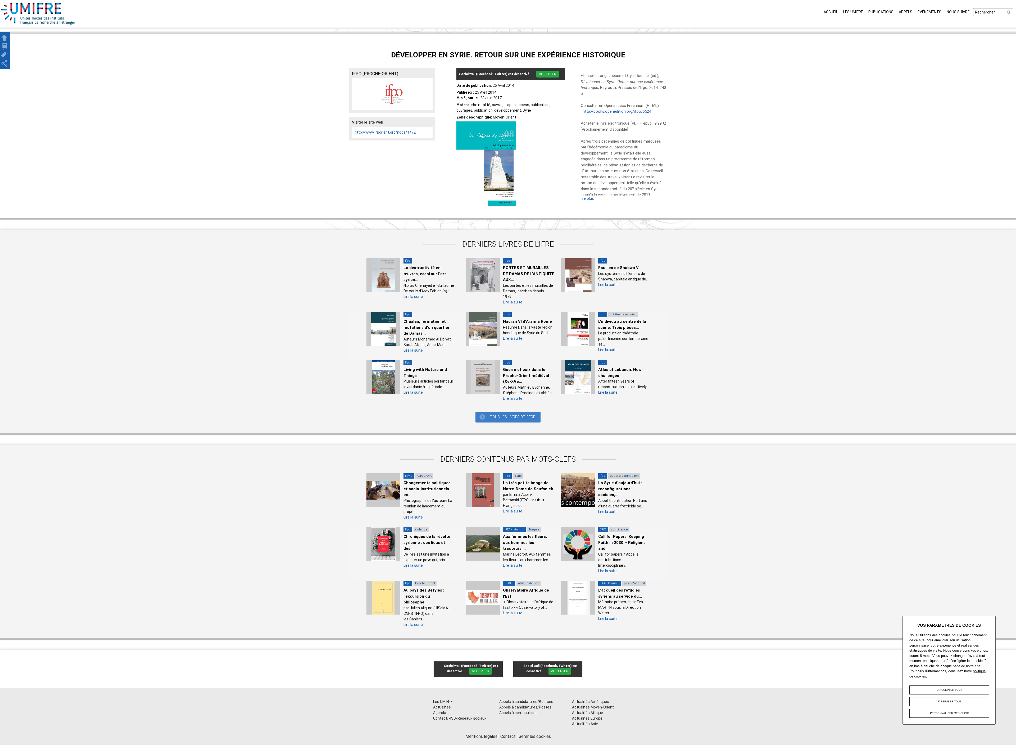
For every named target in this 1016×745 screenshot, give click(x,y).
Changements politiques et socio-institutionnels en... (427, 488)
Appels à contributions (518, 713)
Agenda (439, 713)
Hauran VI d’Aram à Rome (527, 321)
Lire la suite (413, 296)
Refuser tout (950, 701)
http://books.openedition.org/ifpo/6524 (617, 111)
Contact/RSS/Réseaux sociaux (459, 718)
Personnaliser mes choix (949, 713)
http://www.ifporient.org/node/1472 (385, 132)
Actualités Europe (587, 718)
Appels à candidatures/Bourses (526, 701)
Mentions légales (481, 736)
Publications (880, 12)
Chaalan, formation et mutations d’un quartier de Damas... (426, 327)
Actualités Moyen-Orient (593, 707)
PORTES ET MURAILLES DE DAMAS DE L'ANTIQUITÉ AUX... (528, 273)
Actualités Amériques (590, 701)
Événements (929, 12)
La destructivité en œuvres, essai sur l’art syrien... (424, 273)
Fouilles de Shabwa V (618, 267)
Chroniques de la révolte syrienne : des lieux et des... (426, 542)
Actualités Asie (585, 724)
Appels (905, 12)
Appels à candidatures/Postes (525, 707)
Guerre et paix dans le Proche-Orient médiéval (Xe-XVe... (526, 375)
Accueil (831, 12)
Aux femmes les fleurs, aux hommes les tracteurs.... (525, 542)
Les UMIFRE (853, 12)
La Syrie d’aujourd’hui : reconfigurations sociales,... (620, 488)
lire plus (587, 198)
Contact (508, 736)
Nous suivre (958, 12)
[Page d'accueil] (38, 24)
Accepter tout (950, 689)
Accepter (547, 74)
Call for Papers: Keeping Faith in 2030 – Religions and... (622, 542)
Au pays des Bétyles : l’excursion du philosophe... (423, 596)
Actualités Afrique (587, 713)
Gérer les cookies (535, 736)
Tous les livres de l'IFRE (512, 417)
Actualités (442, 707)
